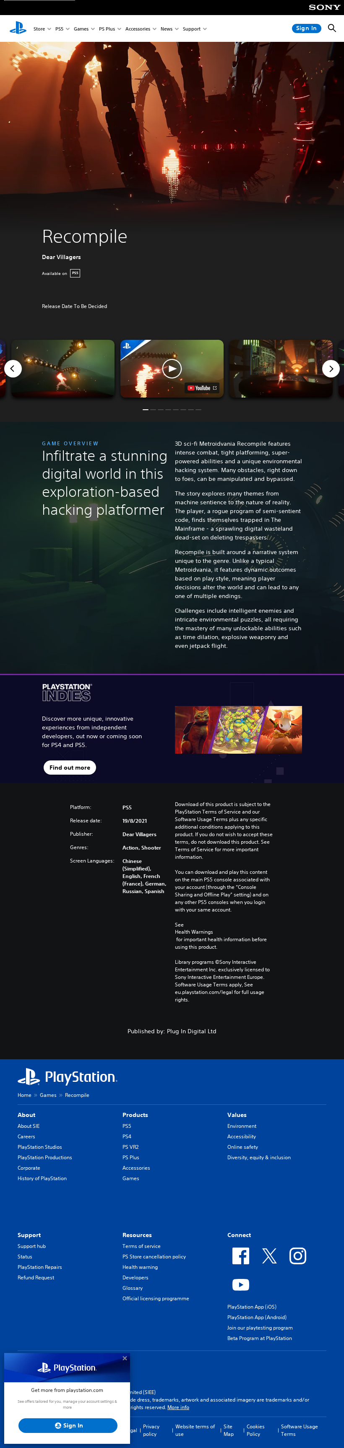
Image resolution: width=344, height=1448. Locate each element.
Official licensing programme (155, 1298)
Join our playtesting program (260, 1327)
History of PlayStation (42, 1178)
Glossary (132, 1287)
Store (39, 29)
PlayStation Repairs (40, 1267)
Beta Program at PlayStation (259, 1338)
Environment (241, 1126)
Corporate (29, 1167)
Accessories (137, 29)
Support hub (32, 1246)
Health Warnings (194, 932)
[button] (172, 369)
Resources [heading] (137, 1235)
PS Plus (107, 29)
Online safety (242, 1146)
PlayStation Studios (40, 1146)
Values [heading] (237, 1115)
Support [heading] (29, 1235)
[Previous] (13, 368)
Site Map (229, 1430)
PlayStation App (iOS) (251, 1306)
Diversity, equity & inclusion (259, 1157)
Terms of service (141, 1246)
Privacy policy (151, 1430)
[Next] (331, 368)
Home (24, 1095)
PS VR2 (130, 1146)
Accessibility (241, 1136)
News (166, 29)
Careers (26, 1136)
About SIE (28, 1126)
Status (25, 1256)
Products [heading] (135, 1115)
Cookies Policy (256, 1430)
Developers (135, 1277)
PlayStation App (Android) (257, 1317)
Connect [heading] (239, 1235)
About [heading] (26, 1115)
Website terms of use (195, 1430)
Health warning (140, 1267)
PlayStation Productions (45, 1157)
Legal (131, 1430)
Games (81, 29)
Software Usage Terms (299, 1430)
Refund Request (36, 1277)
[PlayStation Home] (18, 28)
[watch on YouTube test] (202, 388)
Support (192, 29)
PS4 (126, 1136)
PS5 (59, 29)
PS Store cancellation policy (154, 1256)
